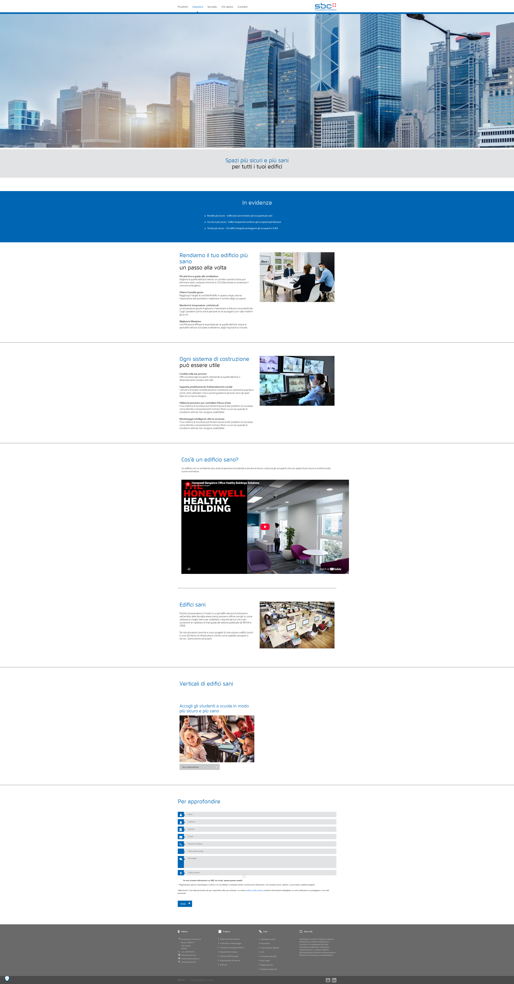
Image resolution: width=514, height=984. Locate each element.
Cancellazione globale (270, 947)
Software (223, 964)
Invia (183, 904)
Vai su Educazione (190, 766)
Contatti (242, 7)
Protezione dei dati (268, 956)
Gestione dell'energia (229, 956)
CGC (262, 952)
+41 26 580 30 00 (187, 952)
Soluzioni (197, 7)
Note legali (265, 960)
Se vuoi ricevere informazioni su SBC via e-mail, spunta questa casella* (213, 880)
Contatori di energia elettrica (232, 947)
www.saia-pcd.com (188, 962)
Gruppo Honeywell (269, 969)
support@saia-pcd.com (190, 958)
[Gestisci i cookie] (7, 978)
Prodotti (183, 7)
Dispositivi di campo (228, 952)
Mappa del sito (267, 965)
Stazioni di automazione (230, 939)
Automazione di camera (230, 960)
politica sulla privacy (254, 890)
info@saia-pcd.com (188, 955)
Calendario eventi (268, 939)
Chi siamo (227, 7)
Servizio (212, 7)
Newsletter (265, 943)
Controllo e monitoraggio (230, 943)
